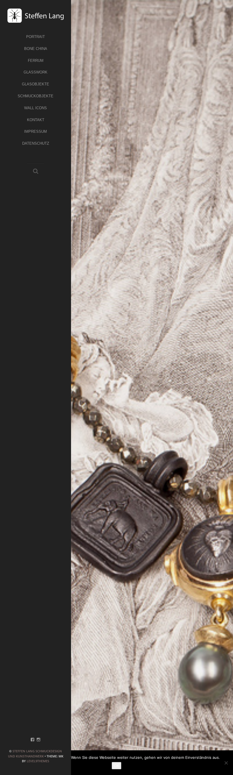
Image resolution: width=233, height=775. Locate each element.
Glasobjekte (35, 84)
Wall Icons (35, 108)
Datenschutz (35, 143)
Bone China (35, 49)
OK (116, 765)
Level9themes (38, 761)
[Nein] (226, 763)
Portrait (35, 37)
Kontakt (35, 120)
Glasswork (35, 72)
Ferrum (35, 60)
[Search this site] (35, 171)
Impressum (35, 131)
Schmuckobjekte (35, 96)
